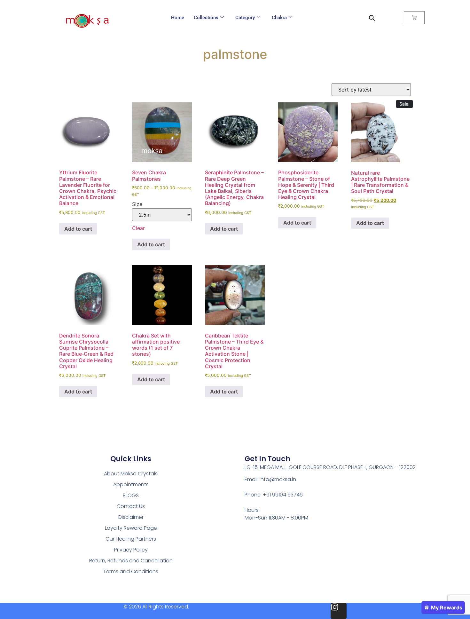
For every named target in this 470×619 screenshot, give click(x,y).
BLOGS (131, 495)
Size (137, 204)
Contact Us (131, 506)
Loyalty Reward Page (131, 528)
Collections (206, 17)
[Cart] (414, 17)
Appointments (131, 484)
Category (245, 17)
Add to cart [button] (78, 229)
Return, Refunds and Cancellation (131, 560)
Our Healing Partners (131, 539)
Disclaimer (131, 517)
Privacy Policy (131, 549)
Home (177, 17)
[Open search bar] (372, 17)
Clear (138, 228)
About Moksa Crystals (131, 473)
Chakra (279, 17)
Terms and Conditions (130, 571)
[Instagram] (339, 611)
